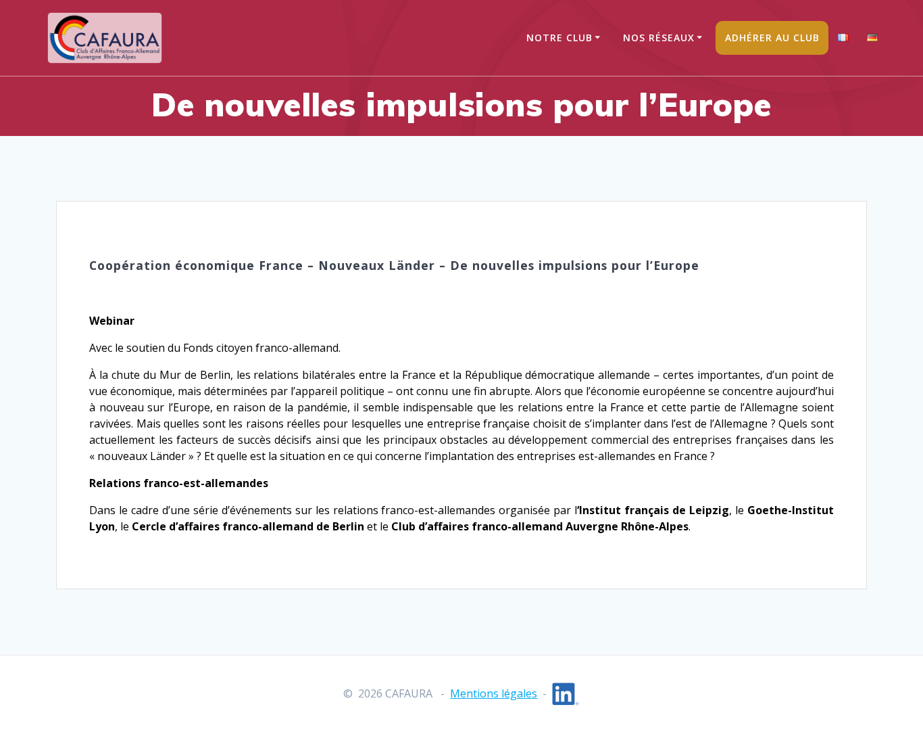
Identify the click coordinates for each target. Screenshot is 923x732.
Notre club (559, 37)
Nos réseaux (659, 37)
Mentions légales (493, 693)
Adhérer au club (772, 37)
